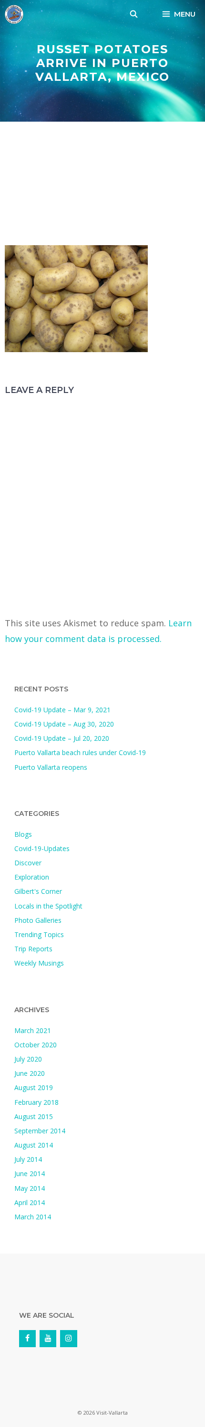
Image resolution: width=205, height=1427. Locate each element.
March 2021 (32, 1030)
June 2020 (29, 1073)
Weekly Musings (39, 962)
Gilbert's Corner (38, 891)
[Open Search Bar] (134, 14)
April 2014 (29, 1202)
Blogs (23, 834)
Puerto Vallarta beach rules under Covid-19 (80, 752)
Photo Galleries (38, 920)
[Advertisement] (102, 185)
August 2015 (33, 1116)
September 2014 (39, 1130)
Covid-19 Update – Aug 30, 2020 (64, 723)
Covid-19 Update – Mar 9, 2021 (62, 709)
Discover (27, 862)
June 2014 (29, 1173)
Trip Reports (33, 948)
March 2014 (32, 1216)
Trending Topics (39, 934)
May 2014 (29, 1188)
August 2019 (33, 1087)
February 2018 (36, 1102)
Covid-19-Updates (42, 848)
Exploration (31, 876)
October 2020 (35, 1044)
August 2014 (33, 1144)
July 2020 (28, 1058)
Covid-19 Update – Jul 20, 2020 (61, 738)
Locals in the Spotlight (48, 905)
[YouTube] (48, 1338)
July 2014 (28, 1159)
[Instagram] (68, 1338)
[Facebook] (27, 1338)
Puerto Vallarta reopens (50, 767)
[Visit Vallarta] (14, 14)
